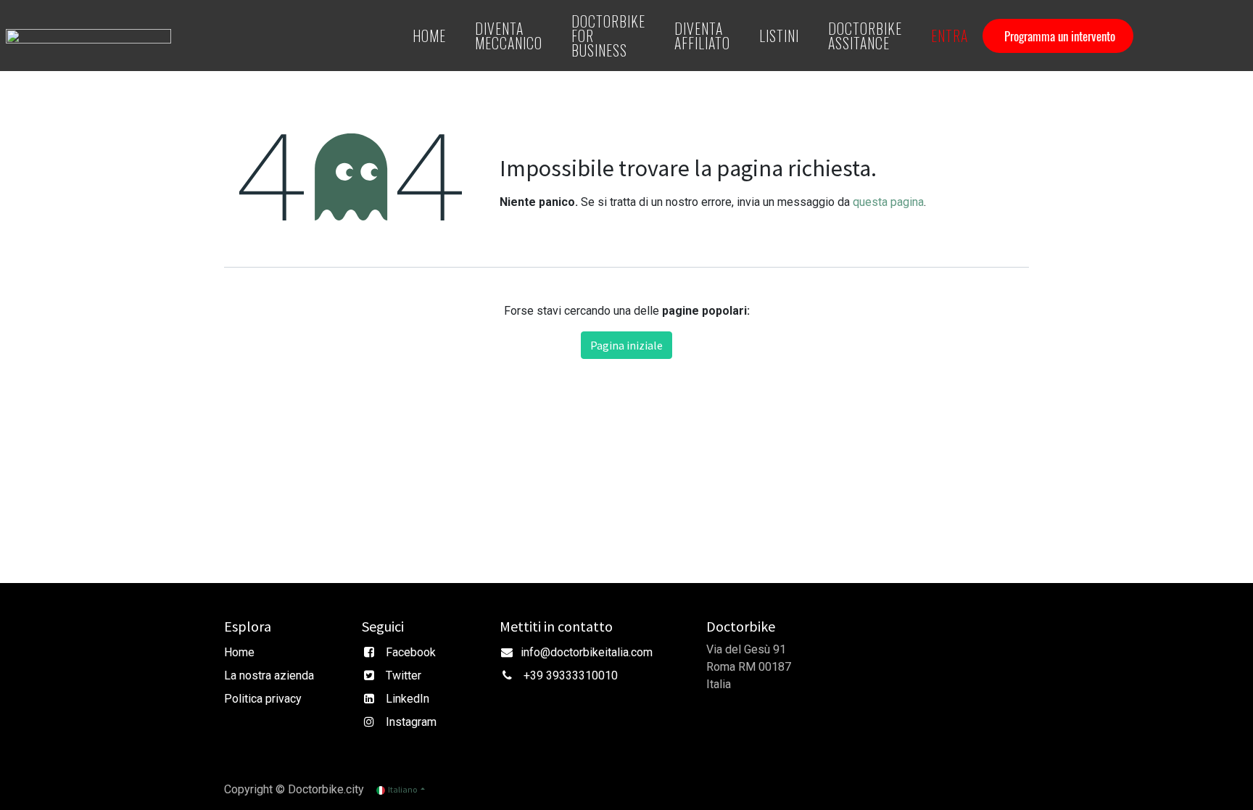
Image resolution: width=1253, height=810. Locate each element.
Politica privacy (263, 699)
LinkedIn (407, 699)
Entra (949, 35)
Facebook (411, 652)
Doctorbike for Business (608, 35)
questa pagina (888, 202)
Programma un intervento (1059, 36)
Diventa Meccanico (508, 35)
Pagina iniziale (626, 345)
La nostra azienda (269, 675)
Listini (779, 35)
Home (429, 35)
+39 (535, 675)
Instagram (411, 722)
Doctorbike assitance (865, 35)
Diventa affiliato (702, 35)
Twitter (403, 675)
